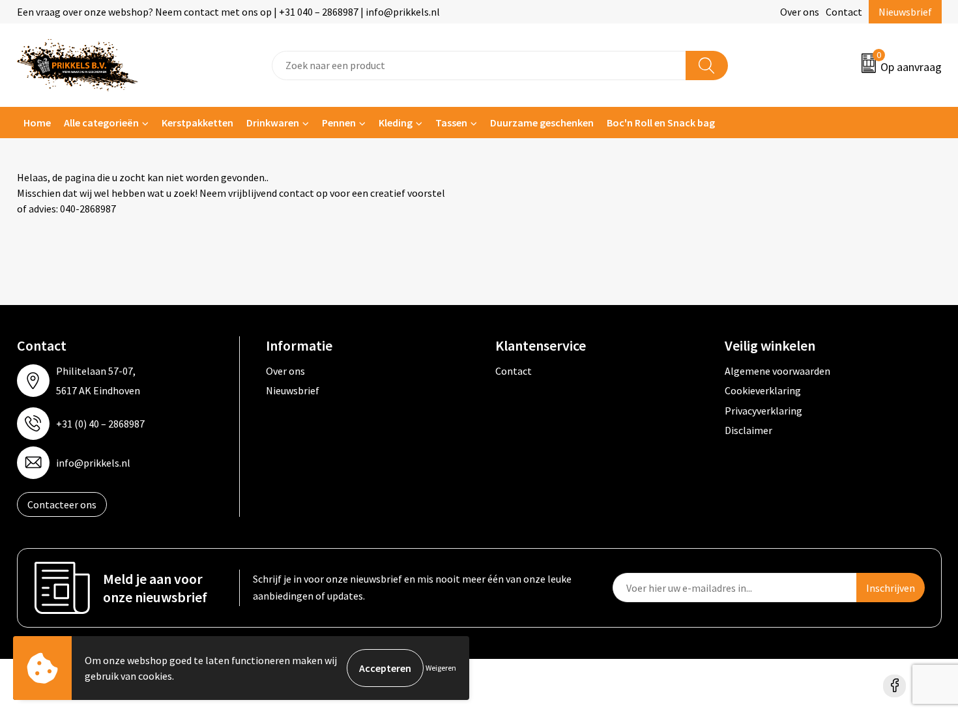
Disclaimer (748, 430)
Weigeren (441, 668)
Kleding (396, 122)
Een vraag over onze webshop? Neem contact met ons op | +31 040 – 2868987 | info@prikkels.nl (228, 11)
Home (37, 122)
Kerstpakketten (197, 122)
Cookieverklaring (763, 390)
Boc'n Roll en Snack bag (661, 122)
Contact (844, 11)
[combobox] (479, 65)
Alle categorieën (101, 122)
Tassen (451, 122)
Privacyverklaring (763, 410)
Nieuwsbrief (905, 11)
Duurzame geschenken (542, 122)
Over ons (799, 11)
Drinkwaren (272, 122)
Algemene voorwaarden (777, 370)
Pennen (339, 122)
